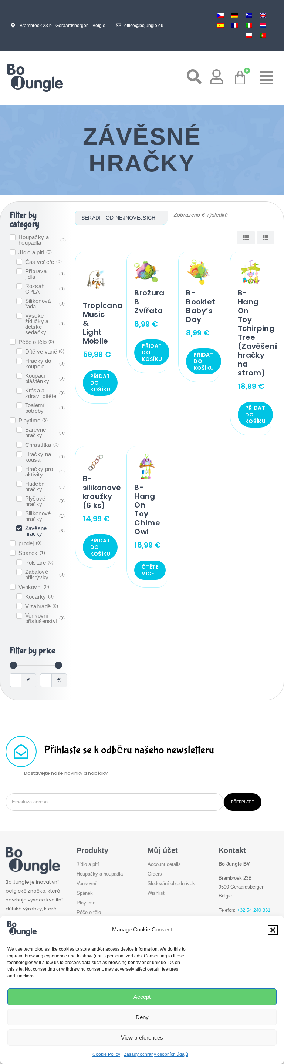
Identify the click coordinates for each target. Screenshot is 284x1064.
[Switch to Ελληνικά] (249, 15)
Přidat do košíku (100, 382)
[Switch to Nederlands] (263, 25)
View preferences (142, 1037)
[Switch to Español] (221, 25)
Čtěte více (150, 570)
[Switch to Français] (235, 25)
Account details (164, 864)
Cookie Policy (106, 1054)
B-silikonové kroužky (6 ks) (102, 492)
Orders (155, 874)
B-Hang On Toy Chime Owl (147, 509)
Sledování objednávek (171, 883)
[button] (273, 930)
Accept (142, 997)
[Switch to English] (263, 15)
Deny (142, 1017)
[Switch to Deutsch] (235, 15)
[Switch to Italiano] (249, 25)
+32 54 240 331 (253, 910)
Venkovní (87, 883)
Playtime (86, 903)
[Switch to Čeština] (221, 15)
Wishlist (156, 893)
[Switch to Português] (263, 35)
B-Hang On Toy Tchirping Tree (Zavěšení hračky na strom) (257, 333)
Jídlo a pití (88, 864)
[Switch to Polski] (249, 35)
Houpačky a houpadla (100, 874)
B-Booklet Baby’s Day (200, 306)
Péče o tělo (89, 912)
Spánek (85, 893)
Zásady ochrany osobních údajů (156, 1054)
